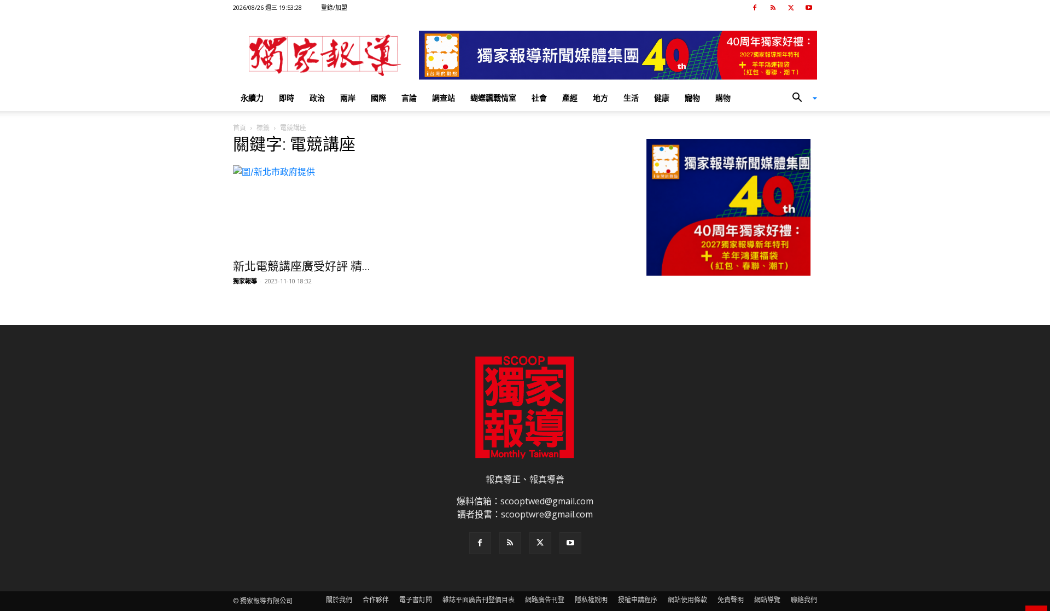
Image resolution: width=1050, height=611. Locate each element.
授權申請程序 (637, 599)
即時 (286, 97)
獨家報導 (245, 281)
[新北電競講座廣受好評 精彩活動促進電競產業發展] (321, 209)
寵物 (692, 97)
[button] (800, 98)
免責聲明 (731, 599)
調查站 (443, 97)
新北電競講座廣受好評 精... (301, 266)
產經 (570, 97)
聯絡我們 (804, 599)
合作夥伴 (376, 599)
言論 (409, 97)
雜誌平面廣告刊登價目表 (478, 599)
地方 (600, 97)
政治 (317, 97)
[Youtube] (809, 7)
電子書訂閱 (415, 599)
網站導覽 (767, 599)
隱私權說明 (591, 599)
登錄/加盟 (334, 7)
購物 (723, 97)
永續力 (252, 97)
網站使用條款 (687, 599)
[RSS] (773, 7)
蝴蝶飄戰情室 (493, 97)
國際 (378, 97)
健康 (661, 97)
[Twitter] (791, 7)
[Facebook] (754, 7)
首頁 (239, 127)
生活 (631, 97)
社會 (539, 97)
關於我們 (339, 599)
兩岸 (347, 97)
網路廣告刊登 (544, 599)
